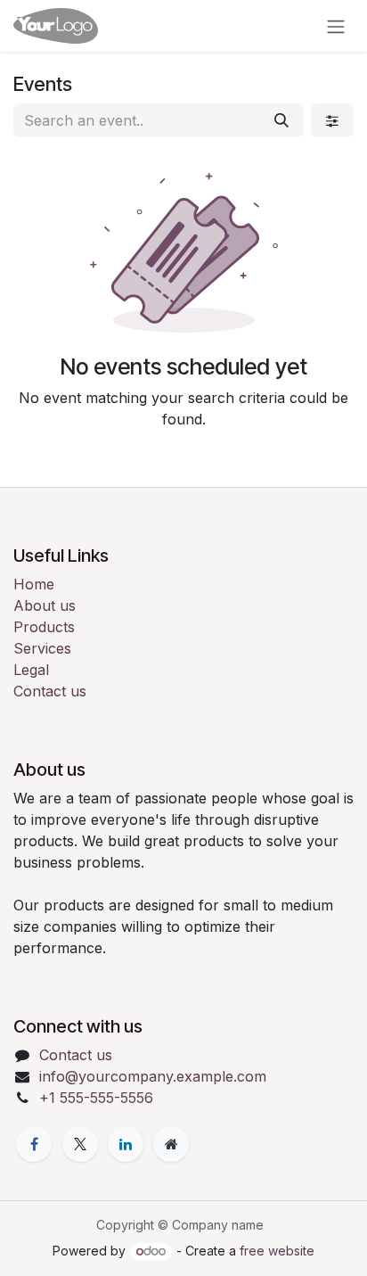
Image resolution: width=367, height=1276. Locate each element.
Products (44, 627)
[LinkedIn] (125, 1144)
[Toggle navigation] (336, 26)
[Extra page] (171, 1144)
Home (33, 584)
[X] (80, 1144)
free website (277, 1250)
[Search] (281, 120)
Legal (31, 670)
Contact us (49, 691)
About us (44, 605)
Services (42, 648)
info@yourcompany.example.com (152, 1076)
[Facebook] (34, 1144)
